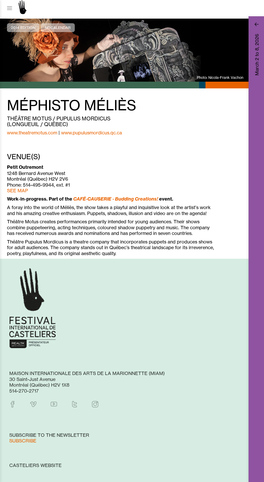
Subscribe (22, 440)
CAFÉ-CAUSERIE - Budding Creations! (115, 199)
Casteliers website (35, 465)
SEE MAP (17, 190)
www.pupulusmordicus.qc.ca (91, 132)
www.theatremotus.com (32, 132)
